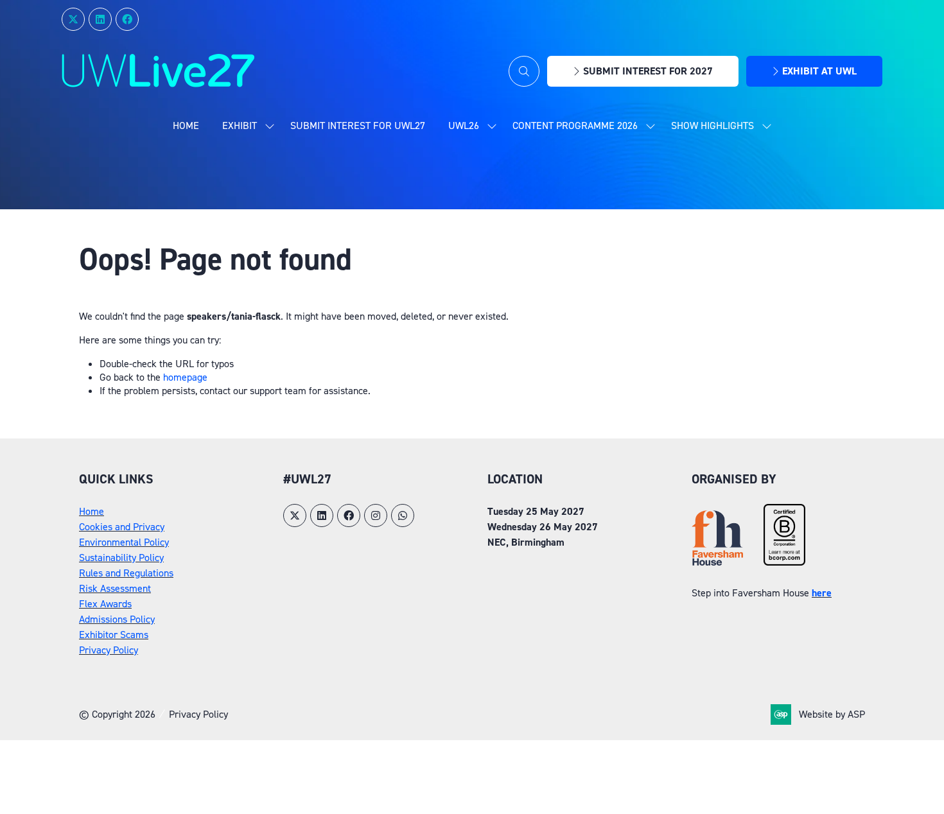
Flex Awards (105, 603)
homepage (185, 377)
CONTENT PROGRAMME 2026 (575, 125)
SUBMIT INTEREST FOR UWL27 (357, 125)
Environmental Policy (124, 542)
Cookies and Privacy (121, 526)
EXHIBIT (239, 125)
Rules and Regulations (126, 573)
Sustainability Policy (121, 557)
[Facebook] (127, 19)
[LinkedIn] (100, 19)
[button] (524, 71)
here (822, 593)
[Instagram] (375, 515)
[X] (73, 19)
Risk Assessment (115, 588)
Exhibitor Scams (113, 634)
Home (186, 125)
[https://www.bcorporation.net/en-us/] (784, 562)
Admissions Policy (117, 619)
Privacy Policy (108, 650)
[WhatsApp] (402, 515)
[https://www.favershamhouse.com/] (717, 562)
